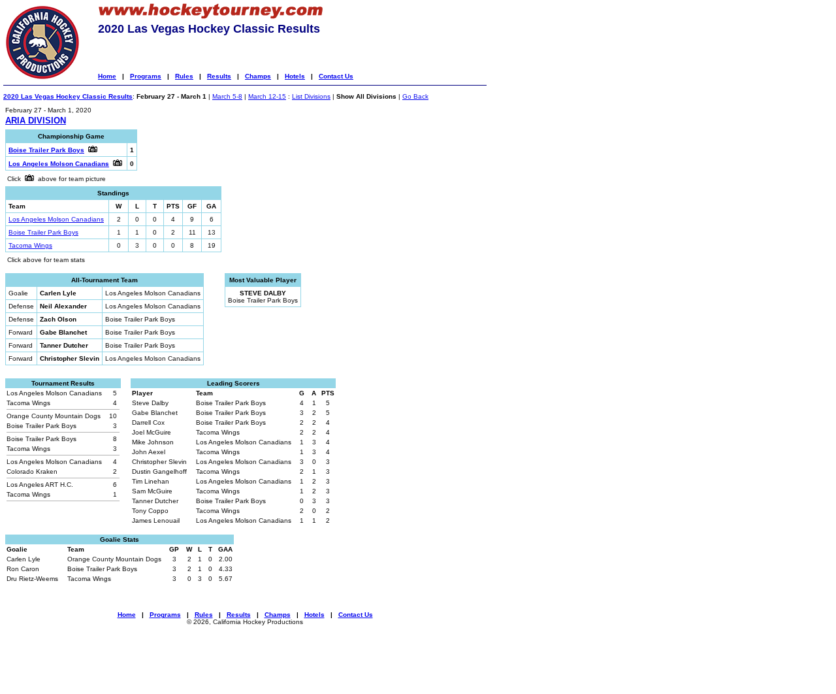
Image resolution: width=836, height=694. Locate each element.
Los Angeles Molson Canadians (56, 219)
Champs (258, 76)
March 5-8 (227, 96)
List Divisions (311, 96)
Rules (184, 76)
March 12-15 (267, 96)
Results (219, 76)
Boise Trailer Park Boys (43, 232)
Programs (145, 76)
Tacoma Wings (30, 245)
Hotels (295, 76)
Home (107, 76)
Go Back (415, 96)
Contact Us (336, 76)
